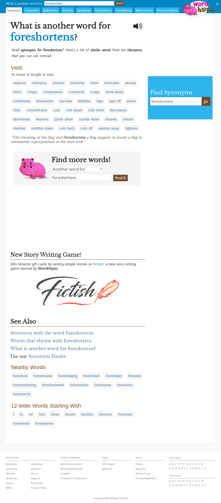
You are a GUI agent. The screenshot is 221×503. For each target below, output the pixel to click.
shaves (111, 119)
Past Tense (37, 483)
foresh (70, 414)
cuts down (74, 110)
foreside (134, 376)
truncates (111, 83)
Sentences (84, 10)
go (206, 101)
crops (94, 92)
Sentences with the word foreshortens (52, 333)
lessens (42, 119)
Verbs (9, 487)
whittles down (42, 128)
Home (139, 464)
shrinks (59, 83)
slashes (19, 128)
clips (17, 110)
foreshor (105, 414)
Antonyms (32, 10)
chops (32, 92)
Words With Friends (71, 468)
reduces (19, 83)
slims (17, 92)
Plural (34, 473)
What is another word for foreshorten (52, 348)
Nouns (9, 483)
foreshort (125, 414)
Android (107, 468)
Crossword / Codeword (73, 478)
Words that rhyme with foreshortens (51, 340)
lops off (115, 101)
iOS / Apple (108, 464)
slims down (114, 92)
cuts (56, 110)
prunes (130, 83)
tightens (131, 128)
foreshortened (53, 385)
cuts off (87, 128)
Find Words (123, 10)
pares (131, 101)
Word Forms (144, 10)
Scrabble (65, 473)
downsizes (44, 101)
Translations (103, 10)
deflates (84, 101)
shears (128, 119)
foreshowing (67, 376)
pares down (63, 119)
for (31, 414)
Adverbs (35, 468)
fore (42, 414)
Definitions (50, 10)
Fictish (98, 264)
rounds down (89, 119)
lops (99, 101)
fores (55, 414)
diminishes (21, 119)
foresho (87, 414)
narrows (65, 101)
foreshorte (21, 423)
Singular (35, 478)
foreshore (125, 385)
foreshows (114, 376)
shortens (77, 83)
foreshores (102, 385)
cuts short (96, 110)
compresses (53, 92)
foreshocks (22, 394)
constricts (77, 92)
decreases (118, 110)
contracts (39, 83)
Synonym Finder (47, 356)
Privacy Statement (146, 478)
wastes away (108, 128)
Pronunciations (167, 10)
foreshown (91, 376)
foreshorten (79, 385)
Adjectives (37, 464)
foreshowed (42, 376)
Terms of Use (143, 473)
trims (94, 83)
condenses (21, 101)
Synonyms (14, 10)
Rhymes (67, 10)
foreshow (20, 376)
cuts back (67, 128)
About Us (141, 468)
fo (21, 414)
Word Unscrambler (71, 464)
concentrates (36, 110)
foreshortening (24, 385)
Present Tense (38, 487)
